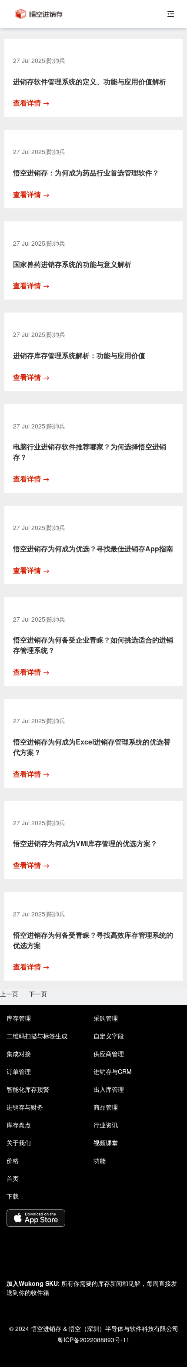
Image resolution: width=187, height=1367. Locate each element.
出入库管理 (109, 1089)
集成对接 (19, 1053)
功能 (100, 1160)
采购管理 (106, 1018)
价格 (13, 1160)
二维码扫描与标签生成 (37, 1035)
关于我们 (19, 1142)
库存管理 (19, 1018)
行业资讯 (106, 1124)
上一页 (9, 993)
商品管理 (106, 1107)
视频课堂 (106, 1142)
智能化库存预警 (28, 1089)
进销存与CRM (113, 1071)
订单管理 (19, 1071)
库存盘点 (19, 1124)
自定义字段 (109, 1035)
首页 (13, 1178)
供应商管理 (109, 1053)
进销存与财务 (25, 1107)
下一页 (38, 993)
